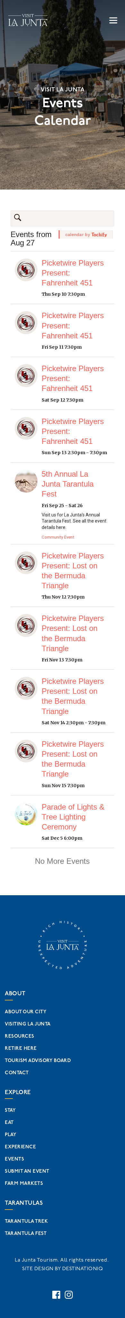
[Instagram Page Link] (69, 1295)
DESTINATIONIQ (82, 1269)
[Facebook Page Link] (56, 1295)
